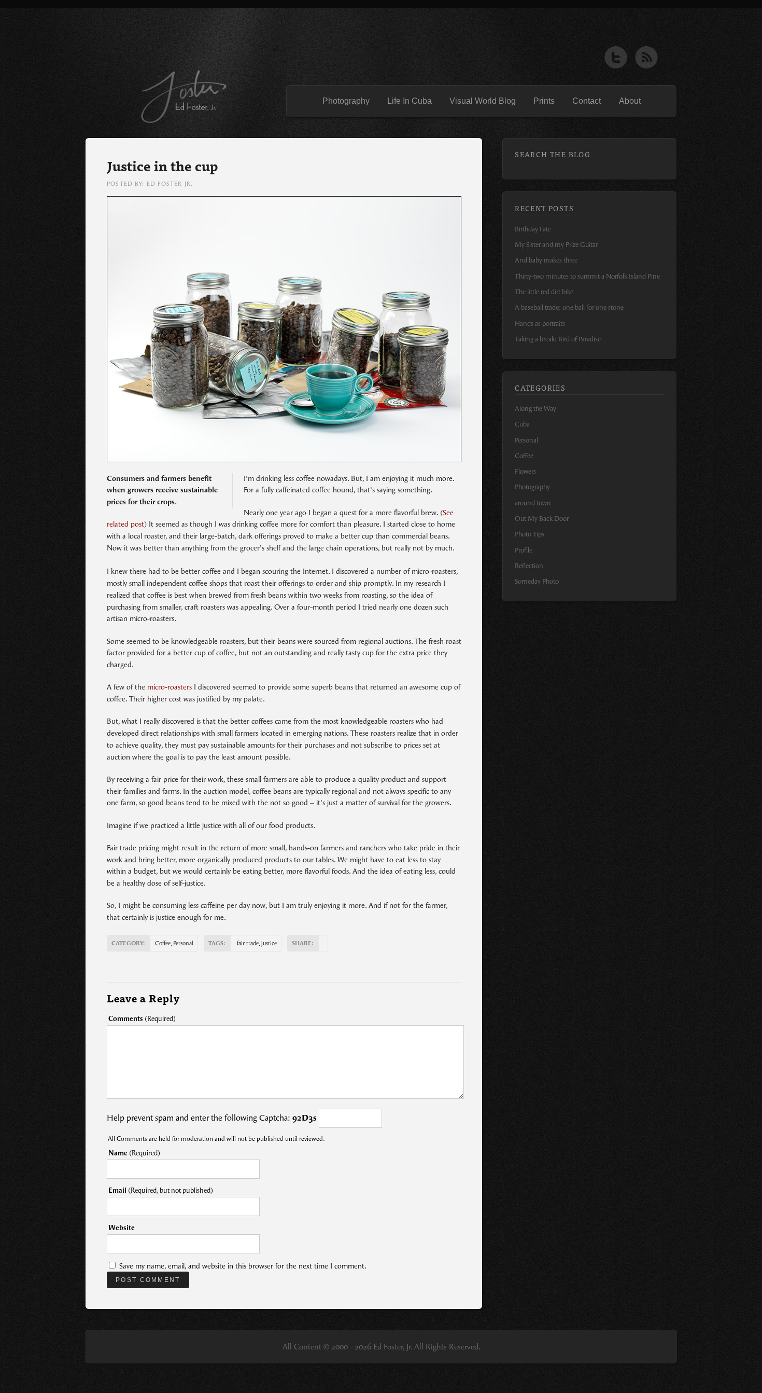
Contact (586, 101)
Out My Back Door (542, 518)
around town (533, 503)
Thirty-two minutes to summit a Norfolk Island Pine (587, 276)
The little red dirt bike (544, 292)
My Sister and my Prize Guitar (556, 245)
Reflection (529, 566)
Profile (523, 550)
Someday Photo (537, 581)
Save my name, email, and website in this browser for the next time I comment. (242, 1266)
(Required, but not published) (160, 1190)
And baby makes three (546, 260)
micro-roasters (169, 687)
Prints (544, 101)
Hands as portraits (540, 323)
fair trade (248, 943)
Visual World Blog (482, 101)
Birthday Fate (533, 229)
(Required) (142, 1019)
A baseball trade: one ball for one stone (569, 307)
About (630, 101)
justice (269, 943)
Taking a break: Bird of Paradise (558, 339)
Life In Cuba (409, 101)
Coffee (163, 943)
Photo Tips (529, 534)
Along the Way (535, 408)
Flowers (525, 471)
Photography (346, 101)
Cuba (522, 424)
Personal (183, 943)
